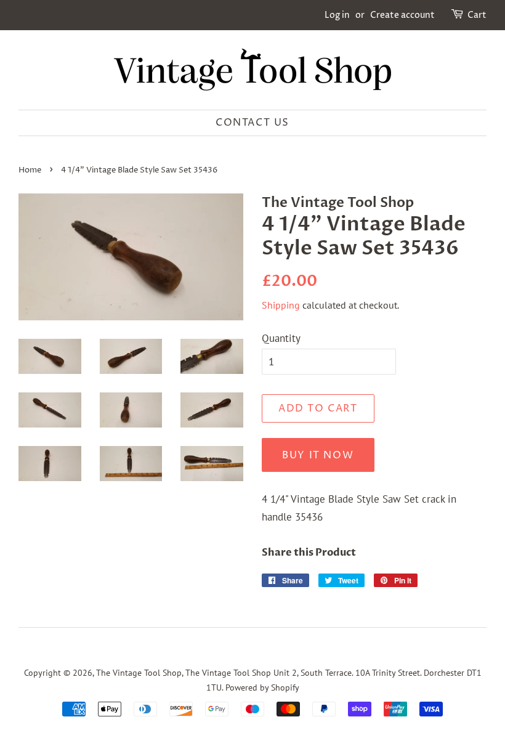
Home (29, 170)
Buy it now (318, 455)
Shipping (281, 305)
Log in (337, 15)
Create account (402, 15)
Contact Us (252, 122)
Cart (477, 15)
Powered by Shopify (262, 687)
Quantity (281, 338)
